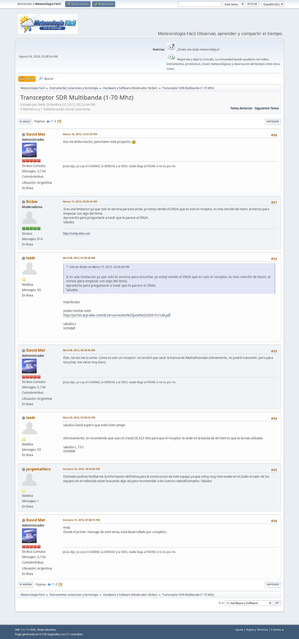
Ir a (221, 603)
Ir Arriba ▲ (277, 629)
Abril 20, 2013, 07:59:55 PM (79, 417)
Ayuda (239, 629)
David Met (35, 134)
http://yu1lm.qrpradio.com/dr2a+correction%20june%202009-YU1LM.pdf (117, 315)
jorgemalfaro (38, 469)
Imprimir (273, 121)
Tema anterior (241, 108)
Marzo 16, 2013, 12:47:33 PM (80, 134)
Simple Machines (46, 629)
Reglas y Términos (257, 629)
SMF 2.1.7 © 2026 (25, 629)
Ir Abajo (25, 121)
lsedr (30, 257)
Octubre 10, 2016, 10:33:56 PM (81, 469)
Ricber (152, 88)
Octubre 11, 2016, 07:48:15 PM (81, 520)
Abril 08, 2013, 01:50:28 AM (79, 258)
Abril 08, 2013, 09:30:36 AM (79, 350)
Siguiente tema (267, 108)
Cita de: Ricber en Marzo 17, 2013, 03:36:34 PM (99, 267)
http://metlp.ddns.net (76, 233)
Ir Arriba (25, 584)
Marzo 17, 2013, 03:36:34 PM (80, 201)
